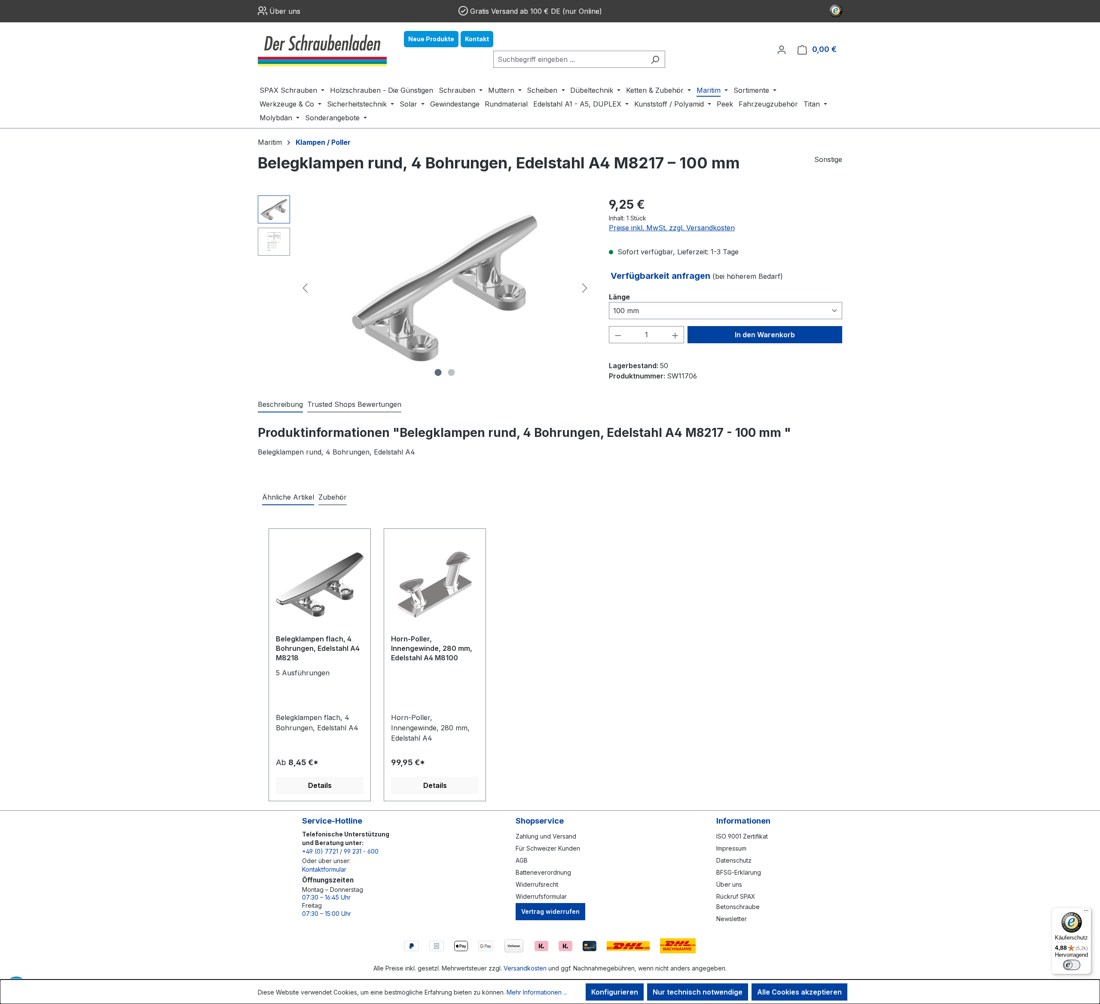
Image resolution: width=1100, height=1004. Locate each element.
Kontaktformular (324, 869)
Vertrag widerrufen (550, 911)
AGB (522, 860)
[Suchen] (655, 59)
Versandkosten (525, 968)
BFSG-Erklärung (738, 872)
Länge (619, 296)
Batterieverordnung (543, 872)
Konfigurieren (614, 992)
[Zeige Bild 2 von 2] (451, 372)
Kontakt (477, 39)
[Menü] (1086, 912)
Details (320, 785)
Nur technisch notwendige (697, 992)
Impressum (731, 848)
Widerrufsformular (541, 896)
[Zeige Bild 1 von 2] (438, 372)
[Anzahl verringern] (618, 334)
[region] (424, 287)
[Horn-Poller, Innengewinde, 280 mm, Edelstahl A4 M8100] (435, 585)
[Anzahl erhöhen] (675, 334)
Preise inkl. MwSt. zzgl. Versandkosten (672, 227)
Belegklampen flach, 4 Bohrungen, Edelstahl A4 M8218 (318, 648)
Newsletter (731, 918)
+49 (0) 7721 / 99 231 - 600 (340, 851)
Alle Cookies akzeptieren (799, 992)
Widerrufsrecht (537, 884)
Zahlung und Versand (546, 836)
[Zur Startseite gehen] (322, 49)
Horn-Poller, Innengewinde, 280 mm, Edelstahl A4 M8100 (431, 648)
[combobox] (569, 59)
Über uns (284, 11)
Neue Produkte (431, 39)
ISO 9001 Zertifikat (742, 836)
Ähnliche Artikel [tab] (288, 497)
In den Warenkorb (765, 334)
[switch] (1071, 965)
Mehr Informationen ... (537, 992)
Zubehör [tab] (332, 497)
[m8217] (444, 288)
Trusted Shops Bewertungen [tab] (354, 404)
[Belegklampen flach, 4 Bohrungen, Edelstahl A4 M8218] (320, 585)
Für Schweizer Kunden (548, 848)
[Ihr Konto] (781, 49)
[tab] (280, 404)
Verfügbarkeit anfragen (661, 276)
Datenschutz (734, 860)
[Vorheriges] (305, 288)
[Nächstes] (584, 288)
